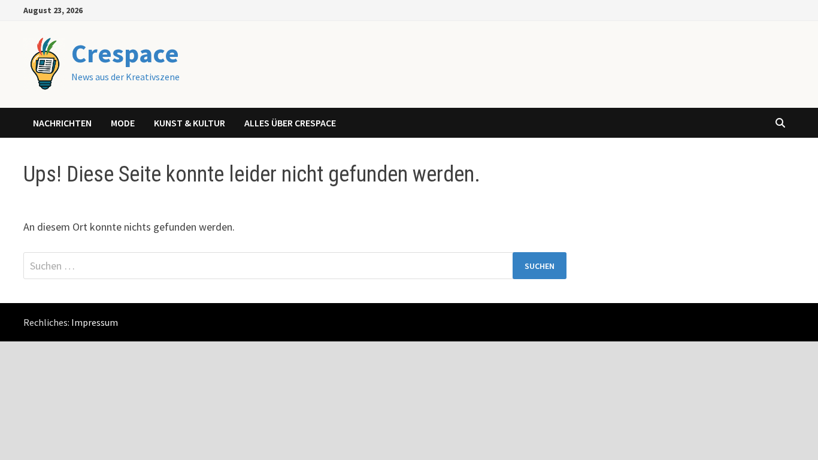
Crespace (125, 53)
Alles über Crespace (290, 123)
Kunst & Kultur (189, 123)
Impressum (94, 322)
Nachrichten (62, 123)
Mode (123, 123)
